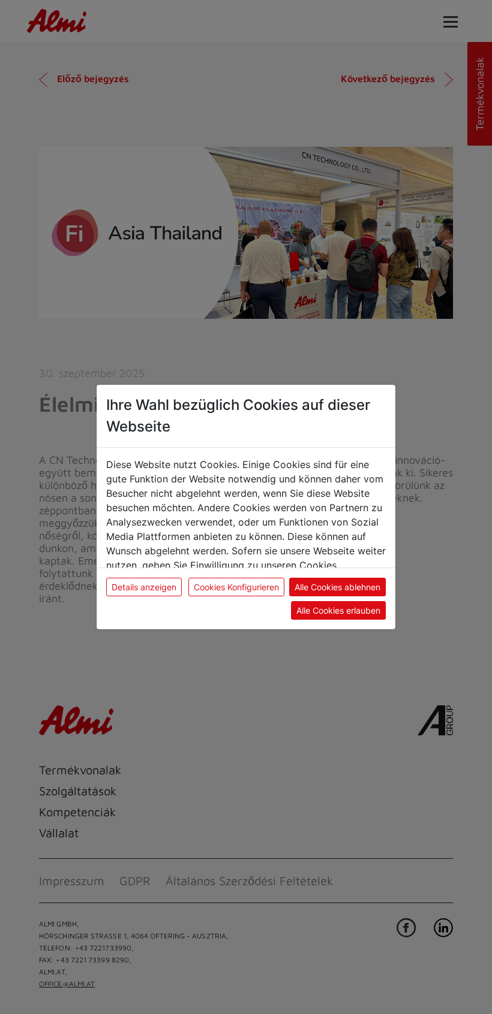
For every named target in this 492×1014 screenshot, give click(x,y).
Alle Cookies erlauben (338, 610)
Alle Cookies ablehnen (337, 587)
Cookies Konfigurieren (236, 587)
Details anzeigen (144, 587)
